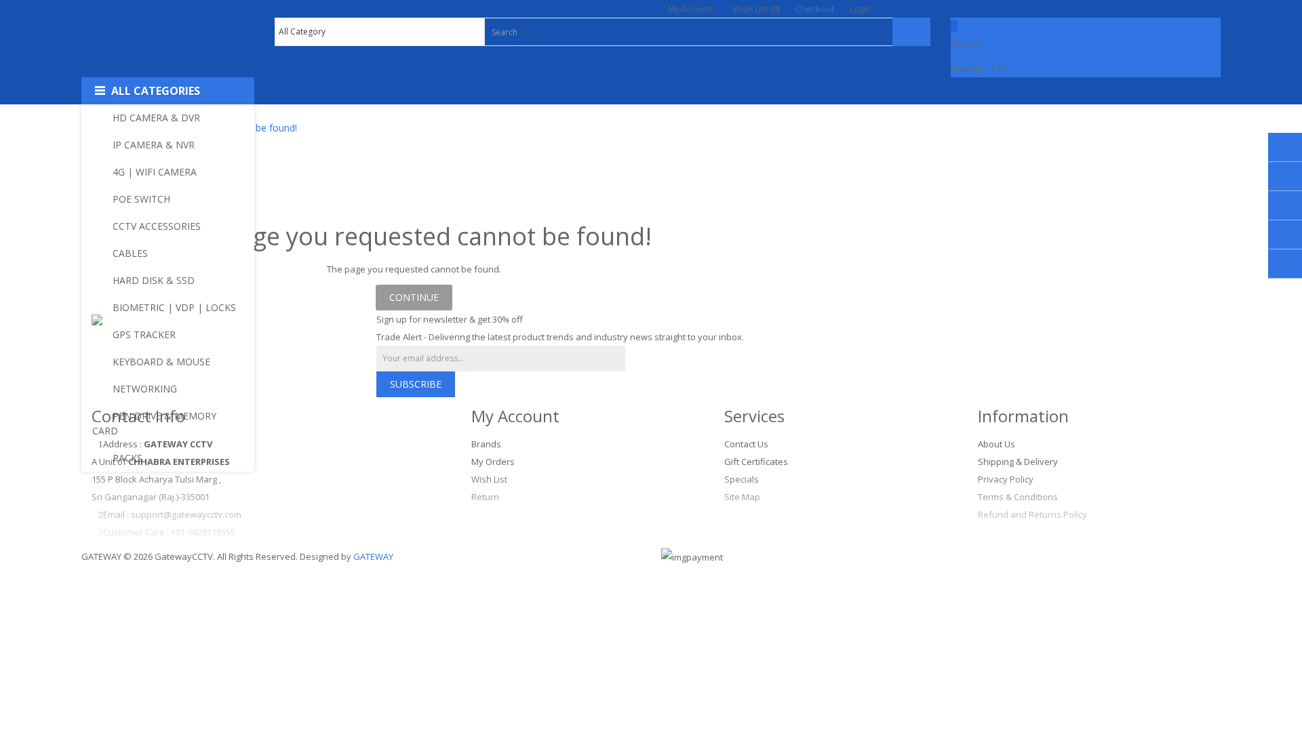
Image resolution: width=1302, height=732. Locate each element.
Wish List (489, 479)
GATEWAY (373, 556)
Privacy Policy (1005, 479)
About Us (996, 444)
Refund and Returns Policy (1032, 514)
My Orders (493, 461)
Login (860, 9)
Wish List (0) (756, 9)
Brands (486, 444)
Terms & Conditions (1018, 497)
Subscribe (415, 384)
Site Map (742, 497)
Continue (414, 297)
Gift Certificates (756, 461)
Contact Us (746, 444)
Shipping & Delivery (1018, 461)
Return (485, 497)
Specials (741, 479)
